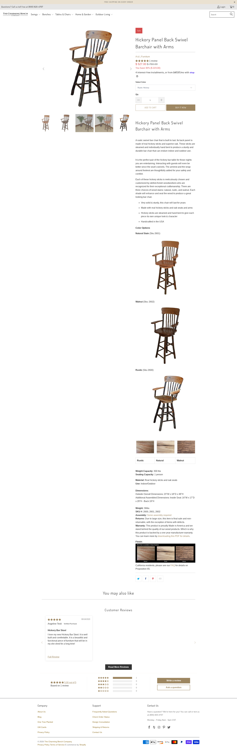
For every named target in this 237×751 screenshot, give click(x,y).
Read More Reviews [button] (118, 667)
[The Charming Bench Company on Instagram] (159, 727)
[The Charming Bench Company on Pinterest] (164, 727)
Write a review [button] (174, 680)
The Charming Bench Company (58, 741)
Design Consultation (101, 722)
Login (222, 6)
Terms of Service (57, 745)
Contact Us (97, 732)
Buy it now (180, 107)
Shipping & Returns (100, 727)
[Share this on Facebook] (146, 579)
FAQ (172, 565)
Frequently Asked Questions (104, 712)
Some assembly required (159, 515)
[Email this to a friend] (160, 579)
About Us (42, 712)
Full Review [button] (53, 657)
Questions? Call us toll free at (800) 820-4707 (22, 6)
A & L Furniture (143, 56)
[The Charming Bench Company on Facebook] (149, 727)
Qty (137, 94)
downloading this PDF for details (174, 536)
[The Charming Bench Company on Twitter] (169, 727)
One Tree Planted (45, 722)
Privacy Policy (44, 732)
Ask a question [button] (173, 687)
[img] (54, 619)
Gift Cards (42, 727)
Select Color (141, 82)
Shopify (82, 745)
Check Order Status (101, 717)
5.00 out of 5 (70, 682)
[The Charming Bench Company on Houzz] (154, 727)
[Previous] (44, 69)
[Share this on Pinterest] (153, 579)
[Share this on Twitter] (138, 579)
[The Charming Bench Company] (15, 14)
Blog (39, 717)
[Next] (131, 69)
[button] (36, 14)
